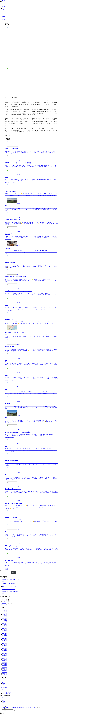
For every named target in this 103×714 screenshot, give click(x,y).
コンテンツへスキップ (5, 0)
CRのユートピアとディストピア (9, 586)
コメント (4, 599)
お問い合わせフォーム (7, 693)
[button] (38, 707)
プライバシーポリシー (7, 692)
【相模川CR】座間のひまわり (8, 583)
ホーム (3, 689)
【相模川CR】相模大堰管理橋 (8, 589)
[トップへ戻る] (0, 712)
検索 (1, 570)
